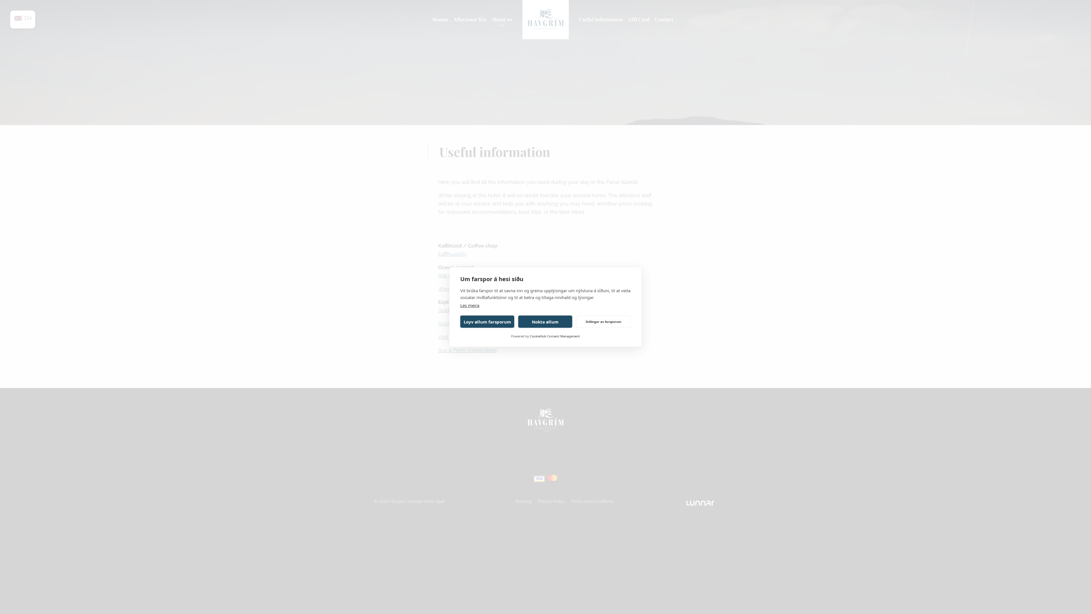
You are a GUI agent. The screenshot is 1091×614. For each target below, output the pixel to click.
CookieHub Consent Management (555, 336)
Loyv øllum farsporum (487, 322)
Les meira (469, 305)
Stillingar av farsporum (603, 322)
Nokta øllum (545, 322)
